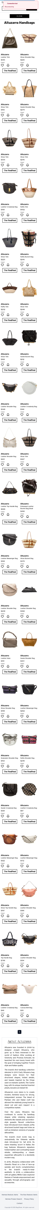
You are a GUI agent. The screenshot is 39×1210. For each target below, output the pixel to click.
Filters (19, 16)
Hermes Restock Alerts (10, 1195)
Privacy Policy (29, 1199)
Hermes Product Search (13, 1199)
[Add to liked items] (2, 65)
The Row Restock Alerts (28, 1195)
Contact (19, 1203)
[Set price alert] (8, 65)
